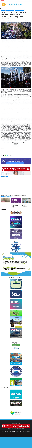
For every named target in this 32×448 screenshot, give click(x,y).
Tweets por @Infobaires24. (4, 387)
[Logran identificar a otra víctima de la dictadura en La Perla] (5, 200)
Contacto (16, 435)
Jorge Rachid (12, 10)
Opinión (21, 10)
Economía (7, 10)
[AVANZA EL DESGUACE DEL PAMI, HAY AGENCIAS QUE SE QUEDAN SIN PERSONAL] (26, 200)
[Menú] (0, 8)
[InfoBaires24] (16, 4)
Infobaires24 (19, 435)
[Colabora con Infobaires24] (16, 160)
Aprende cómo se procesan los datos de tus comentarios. (18, 195)
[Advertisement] (16, 442)
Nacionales (18, 10)
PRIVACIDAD (12, 435)
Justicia (16, 10)
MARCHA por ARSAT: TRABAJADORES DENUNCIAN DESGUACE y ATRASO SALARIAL (15, 0)
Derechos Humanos (3, 10)
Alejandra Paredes (3, 20)
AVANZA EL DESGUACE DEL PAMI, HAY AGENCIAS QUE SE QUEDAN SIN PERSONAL (26, 205)
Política (23, 10)
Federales (10, 10)
